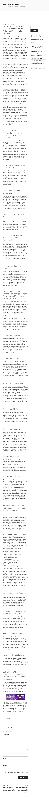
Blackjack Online (14, 12)
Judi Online (30, 12)
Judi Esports (23, 12)
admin (12, 24)
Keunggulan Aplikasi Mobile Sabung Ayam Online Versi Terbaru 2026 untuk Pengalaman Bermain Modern (37, 62)
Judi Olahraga (6, 12)
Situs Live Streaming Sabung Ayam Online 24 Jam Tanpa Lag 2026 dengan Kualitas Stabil (37, 46)
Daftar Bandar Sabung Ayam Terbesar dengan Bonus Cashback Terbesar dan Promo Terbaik (37, 57)
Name (5, 752)
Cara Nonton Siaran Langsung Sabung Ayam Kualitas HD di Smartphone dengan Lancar (36, 52)
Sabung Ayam (6, 16)
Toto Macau (13, 16)
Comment (6, 734)
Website (5, 765)
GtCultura (11, 4)
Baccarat (21, 16)
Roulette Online (38, 12)
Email (5, 758)
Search (32, 24)
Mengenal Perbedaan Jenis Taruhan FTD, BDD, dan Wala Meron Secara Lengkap (37, 41)
